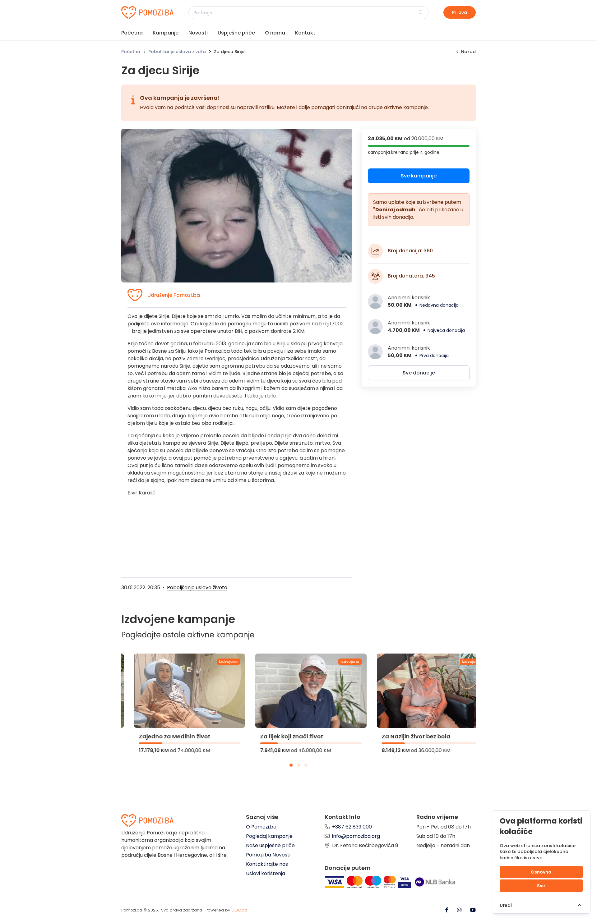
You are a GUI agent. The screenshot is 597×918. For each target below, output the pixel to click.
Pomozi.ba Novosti (268, 854)
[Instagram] (460, 910)
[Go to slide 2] (298, 765)
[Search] (421, 12)
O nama (275, 32)
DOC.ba (239, 910)
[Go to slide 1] (291, 765)
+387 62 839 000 (352, 826)
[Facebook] (447, 910)
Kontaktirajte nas (267, 864)
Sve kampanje (419, 175)
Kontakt (305, 32)
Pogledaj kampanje (269, 836)
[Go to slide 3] (306, 765)
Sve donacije (419, 372)
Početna (132, 32)
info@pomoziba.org (356, 836)
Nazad (468, 51)
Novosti (198, 32)
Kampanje (165, 32)
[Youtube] (473, 910)
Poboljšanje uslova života (177, 51)
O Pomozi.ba (261, 826)
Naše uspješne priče (270, 845)
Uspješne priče (236, 32)
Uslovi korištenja (265, 873)
